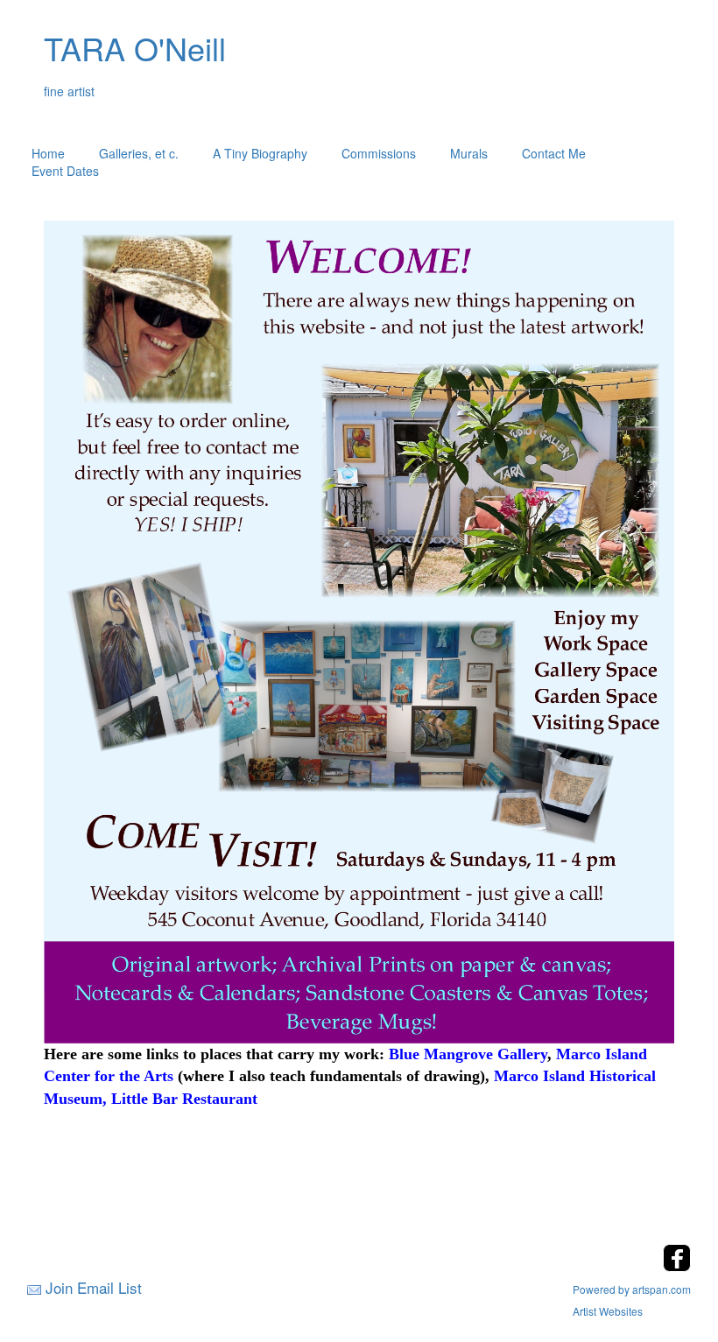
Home (48, 153)
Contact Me (554, 153)
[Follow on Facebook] (677, 1266)
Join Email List (94, 1287)
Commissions (378, 153)
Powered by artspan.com (632, 1289)
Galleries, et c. (139, 153)
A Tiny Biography (260, 153)
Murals (469, 153)
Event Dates (65, 170)
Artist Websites (608, 1310)
